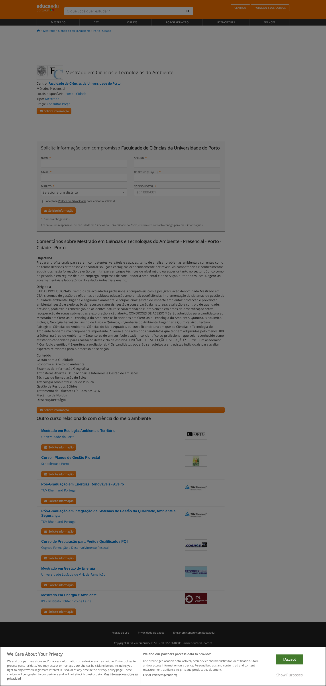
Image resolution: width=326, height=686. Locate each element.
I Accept (289, 659)
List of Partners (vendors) (160, 675)
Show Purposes (289, 674)
